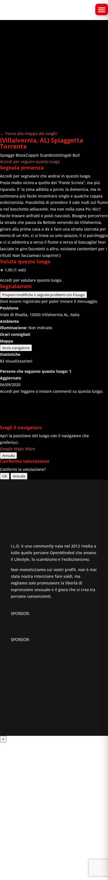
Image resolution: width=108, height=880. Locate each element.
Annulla (8, 455)
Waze (30, 448)
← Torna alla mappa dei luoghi (28, 133)
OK (4, 476)
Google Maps (12, 448)
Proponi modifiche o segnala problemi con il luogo (43, 294)
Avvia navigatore (16, 347)
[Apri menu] (101, 9)
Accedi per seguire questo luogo (30, 161)
